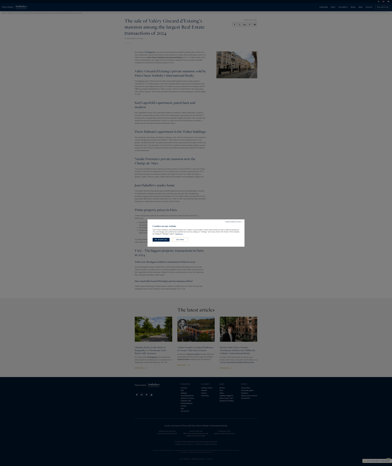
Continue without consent (233, 222)
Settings (180, 240)
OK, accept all (161, 240)
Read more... (179, 234)
